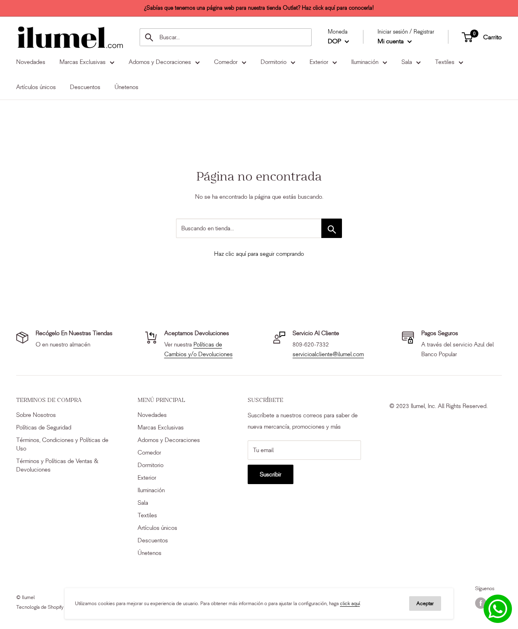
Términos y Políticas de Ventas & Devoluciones (57, 465)
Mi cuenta (391, 41)
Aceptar (425, 603)
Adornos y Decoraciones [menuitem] (160, 62)
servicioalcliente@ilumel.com (328, 354)
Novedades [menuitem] (30, 62)
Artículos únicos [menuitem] (36, 87)
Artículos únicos (157, 527)
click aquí (350, 603)
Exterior (147, 477)
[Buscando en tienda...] (331, 228)
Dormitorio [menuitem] (274, 62)
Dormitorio (150, 465)
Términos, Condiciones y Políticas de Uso (62, 444)
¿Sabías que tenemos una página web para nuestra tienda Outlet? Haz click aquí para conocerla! (259, 7)
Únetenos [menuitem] (126, 87)
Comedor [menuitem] (226, 62)
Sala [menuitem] (406, 62)
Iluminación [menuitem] (364, 62)
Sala (143, 502)
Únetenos (149, 553)
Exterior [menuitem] (319, 62)
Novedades (152, 415)
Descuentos (153, 540)
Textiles (147, 515)
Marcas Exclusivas (161, 427)
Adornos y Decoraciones (169, 440)
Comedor (149, 452)
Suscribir (270, 474)
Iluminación (151, 490)
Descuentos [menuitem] (85, 87)
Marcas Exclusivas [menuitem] (82, 62)
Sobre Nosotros (36, 415)
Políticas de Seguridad (43, 427)
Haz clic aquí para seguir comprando (259, 253)
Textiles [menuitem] (444, 62)
